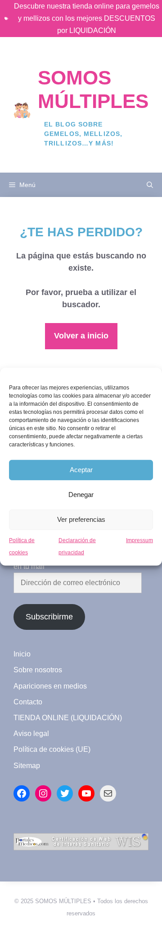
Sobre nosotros (38, 670)
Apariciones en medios (50, 686)
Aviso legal (31, 733)
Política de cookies (22, 546)
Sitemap (27, 765)
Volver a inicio (81, 335)
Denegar (81, 494)
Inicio (22, 654)
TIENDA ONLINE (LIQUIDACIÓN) (68, 718)
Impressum (139, 540)
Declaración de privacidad (77, 546)
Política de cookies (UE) (52, 749)
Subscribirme (49, 616)
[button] (150, 185)
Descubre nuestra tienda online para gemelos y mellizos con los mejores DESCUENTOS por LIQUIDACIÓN (86, 18)
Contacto (28, 702)
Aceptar (81, 470)
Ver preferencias (81, 519)
